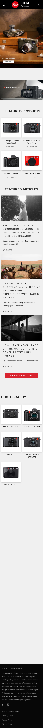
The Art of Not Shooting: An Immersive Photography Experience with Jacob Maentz (21, 290)
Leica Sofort (10, 485)
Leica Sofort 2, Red (32, 173)
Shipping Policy (7, 716)
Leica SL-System (32, 427)
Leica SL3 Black (11, 173)
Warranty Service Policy (11, 711)
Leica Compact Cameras (32, 455)
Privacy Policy (7, 724)
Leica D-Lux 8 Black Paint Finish (31, 142)
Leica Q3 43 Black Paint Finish (11, 142)
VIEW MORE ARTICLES (21, 376)
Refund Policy (7, 720)
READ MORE (7, 250)
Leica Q (10, 454)
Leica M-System (11, 427)
